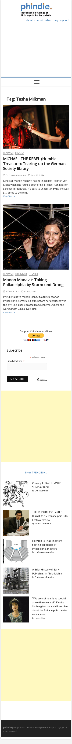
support (64, 19)
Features (8, 153)
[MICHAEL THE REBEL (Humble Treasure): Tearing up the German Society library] (36, 127)
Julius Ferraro (12, 291)
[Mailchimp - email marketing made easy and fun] (42, 382)
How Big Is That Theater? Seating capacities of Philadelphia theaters (47, 544)
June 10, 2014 (37, 175)
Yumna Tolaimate (43, 523)
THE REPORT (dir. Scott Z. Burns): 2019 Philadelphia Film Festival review (50, 515)
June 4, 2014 (30, 291)
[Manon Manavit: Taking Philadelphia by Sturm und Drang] (36, 237)
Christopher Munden (15, 175)
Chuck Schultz (41, 490)
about (29, 19)
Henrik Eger (40, 618)
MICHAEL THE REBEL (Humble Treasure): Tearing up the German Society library (34, 163)
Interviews (21, 273)
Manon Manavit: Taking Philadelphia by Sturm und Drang (33, 282)
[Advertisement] (36, 51)
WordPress (46, 727)
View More (8, 196)
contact (38, 19)
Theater (19, 153)
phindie (7, 727)
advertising (51, 19)
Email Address (15, 361)
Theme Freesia (32, 727)
